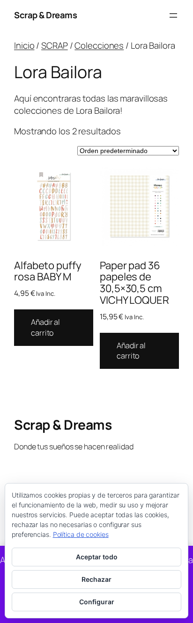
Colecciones (99, 45)
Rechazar (96, 579)
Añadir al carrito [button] (45, 327)
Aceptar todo (97, 557)
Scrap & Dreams (45, 15)
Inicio (24, 45)
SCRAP (54, 45)
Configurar (96, 602)
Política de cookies (81, 534)
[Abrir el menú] (173, 15)
